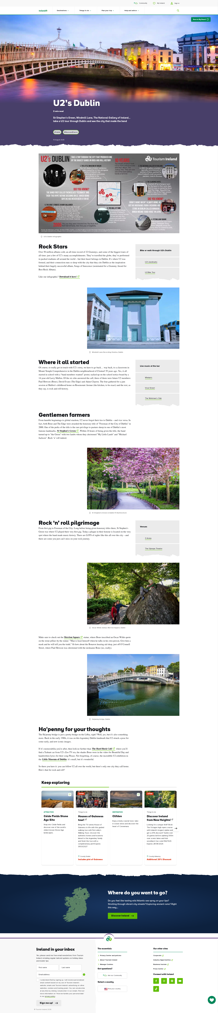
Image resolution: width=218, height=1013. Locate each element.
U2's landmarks (151, 262)
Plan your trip (107, 10)
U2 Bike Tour (150, 272)
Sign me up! (46, 1003)
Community (143, 3)
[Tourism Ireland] (45, 10)
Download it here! (68, 276)
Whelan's (148, 378)
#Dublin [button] (57, 132)
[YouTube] (180, 981)
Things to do (84, 10)
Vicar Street (150, 388)
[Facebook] (156, 981)
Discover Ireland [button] (120, 916)
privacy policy (50, 996)
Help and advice (130, 10)
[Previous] (42, 829)
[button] (70, 794)
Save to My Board (199, 19)
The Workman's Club (153, 398)
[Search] (176, 10)
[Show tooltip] (84, 974)
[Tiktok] (156, 989)
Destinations (62, 10)
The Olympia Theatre (153, 549)
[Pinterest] (172, 981)
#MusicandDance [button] (71, 132)
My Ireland (161, 3)
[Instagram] (164, 981)
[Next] (176, 829)
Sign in (176, 3)
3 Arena (148, 538)
